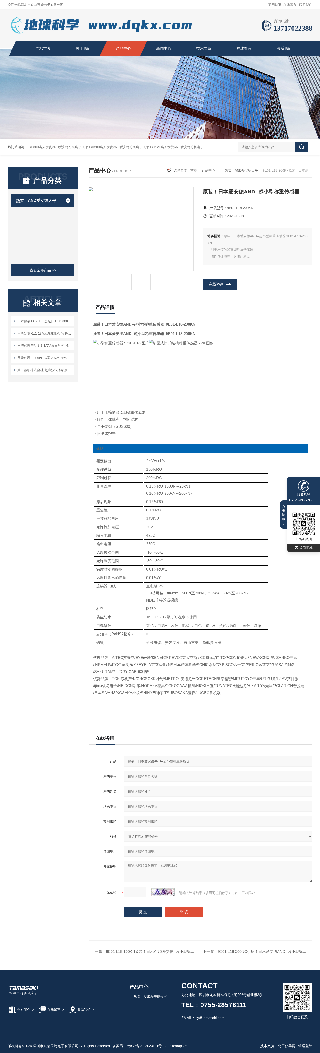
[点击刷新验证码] (163, 892)
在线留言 (289, 5)
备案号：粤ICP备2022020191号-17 (140, 1046)
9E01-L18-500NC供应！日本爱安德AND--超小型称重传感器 (268, 952)
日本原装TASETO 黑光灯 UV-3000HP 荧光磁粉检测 (45, 321)
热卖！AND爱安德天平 (36, 200)
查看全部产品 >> (43, 270)
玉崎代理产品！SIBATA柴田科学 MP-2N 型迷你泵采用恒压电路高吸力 (45, 345)
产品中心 (123, 48)
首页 (193, 170)
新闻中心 (163, 48)
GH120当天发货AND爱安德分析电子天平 (180, 147)
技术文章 (203, 48)
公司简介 (23, 1010)
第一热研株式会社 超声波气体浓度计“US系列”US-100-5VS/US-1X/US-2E (45, 370)
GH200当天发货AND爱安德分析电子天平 (119, 147)
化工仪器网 (286, 1046)
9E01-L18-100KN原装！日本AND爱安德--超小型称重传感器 (156, 952)
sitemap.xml (179, 1046)
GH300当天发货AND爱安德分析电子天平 (58, 147)
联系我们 (305, 5)
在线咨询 (216, 284)
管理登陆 (305, 1046)
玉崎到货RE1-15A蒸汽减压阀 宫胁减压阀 (45, 333)
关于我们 (83, 48)
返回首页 (274, 5)
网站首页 (43, 48)
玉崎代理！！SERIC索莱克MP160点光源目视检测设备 (45, 358)
